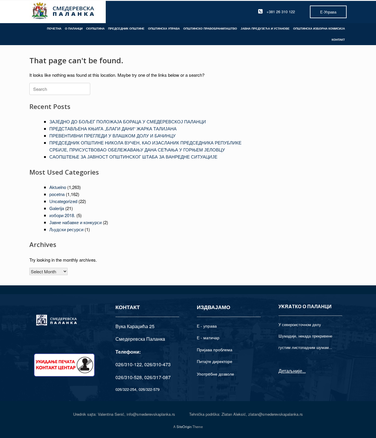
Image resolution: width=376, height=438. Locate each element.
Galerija (56, 208)
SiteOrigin (184, 426)
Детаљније (290, 370)
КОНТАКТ (338, 40)
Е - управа (207, 326)
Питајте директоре (214, 361)
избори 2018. (62, 215)
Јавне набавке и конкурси (75, 222)
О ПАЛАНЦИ (74, 28)
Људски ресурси (66, 229)
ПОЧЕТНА (54, 28)
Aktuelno (57, 187)
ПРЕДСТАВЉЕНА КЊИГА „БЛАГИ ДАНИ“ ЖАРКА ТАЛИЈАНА (113, 128)
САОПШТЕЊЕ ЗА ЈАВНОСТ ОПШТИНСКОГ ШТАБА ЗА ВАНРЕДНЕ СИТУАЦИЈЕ (133, 157)
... (304, 370)
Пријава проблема (214, 349)
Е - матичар (208, 337)
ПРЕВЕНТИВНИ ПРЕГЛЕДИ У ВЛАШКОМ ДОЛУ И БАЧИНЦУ (112, 135)
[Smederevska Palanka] (63, 11)
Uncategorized (63, 201)
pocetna (57, 194)
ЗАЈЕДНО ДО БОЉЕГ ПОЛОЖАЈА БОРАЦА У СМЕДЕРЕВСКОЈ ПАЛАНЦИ (127, 121)
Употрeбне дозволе (215, 374)
